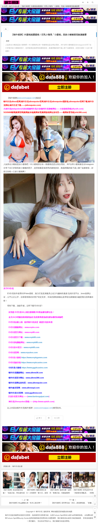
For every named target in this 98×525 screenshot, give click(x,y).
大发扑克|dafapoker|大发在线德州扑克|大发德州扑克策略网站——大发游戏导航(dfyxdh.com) (43, 109)
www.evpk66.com (32, 337)
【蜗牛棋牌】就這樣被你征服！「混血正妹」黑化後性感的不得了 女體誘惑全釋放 (14, 493)
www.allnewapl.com (31, 388)
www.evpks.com (32, 327)
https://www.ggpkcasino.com (35, 368)
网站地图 (54, 511)
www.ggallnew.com (33, 393)
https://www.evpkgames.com (34, 358)
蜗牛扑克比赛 (14, 6)
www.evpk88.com (34, 342)
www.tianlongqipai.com (38, 396)
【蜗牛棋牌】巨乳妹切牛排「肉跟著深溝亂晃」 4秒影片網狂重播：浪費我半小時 (83, 493)
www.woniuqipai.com (26, 98)
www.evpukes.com (29, 353)
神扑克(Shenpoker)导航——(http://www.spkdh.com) (31, 402)
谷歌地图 (68, 511)
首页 (6, 6)
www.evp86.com (32, 332)
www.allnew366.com (35, 378)
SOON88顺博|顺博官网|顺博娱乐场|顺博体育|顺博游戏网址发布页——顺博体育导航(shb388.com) (45, 112)
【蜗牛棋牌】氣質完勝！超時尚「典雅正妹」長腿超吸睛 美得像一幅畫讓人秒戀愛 (60, 493)
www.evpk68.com (31, 347)
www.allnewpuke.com (37, 383)
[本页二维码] (95, 517)
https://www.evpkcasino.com (34, 363)
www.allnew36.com (34, 373)
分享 (58, 418)
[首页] (95, 496)
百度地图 (61, 511)
